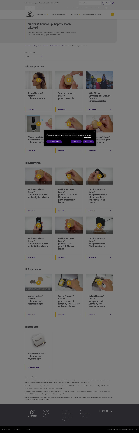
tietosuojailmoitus (87, 137)
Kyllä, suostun (88, 141)
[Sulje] (94, 132)
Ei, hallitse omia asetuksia (54, 141)
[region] (70, 138)
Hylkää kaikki (76, 141)
